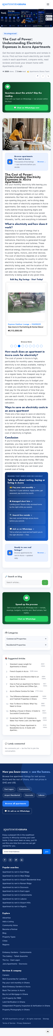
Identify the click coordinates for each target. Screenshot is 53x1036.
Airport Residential (12, 795)
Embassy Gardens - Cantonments (16, 952)
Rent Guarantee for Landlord (14, 979)
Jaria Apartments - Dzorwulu (14, 964)
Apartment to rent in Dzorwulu (15, 887)
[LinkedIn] (21, 860)
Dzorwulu (29, 795)
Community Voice (10, 925)
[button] (11, 346)
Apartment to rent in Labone (14, 899)
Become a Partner (10, 929)
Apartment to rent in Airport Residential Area (21, 880)
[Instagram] (10, 860)
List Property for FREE (11, 998)
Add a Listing (8, 921)
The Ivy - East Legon (11, 960)
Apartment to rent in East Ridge (15, 872)
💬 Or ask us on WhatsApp (17, 811)
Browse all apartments (15, 803)
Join (46, 851)
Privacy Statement (24, 1023)
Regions (5, 944)
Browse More (26, 342)
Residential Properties (26, 645)
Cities (4, 941)
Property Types (8, 937)
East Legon (9, 789)
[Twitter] (16, 860)
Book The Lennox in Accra (13, 990)
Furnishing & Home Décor (31, 327)
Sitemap (46, 1019)
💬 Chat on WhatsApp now (26, 107)
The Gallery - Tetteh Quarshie (15, 956)
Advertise (6, 918)
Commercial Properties (26, 639)
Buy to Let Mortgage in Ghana (15, 994)
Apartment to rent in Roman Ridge (16, 883)
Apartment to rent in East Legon (16, 891)
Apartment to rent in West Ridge (16, 876)
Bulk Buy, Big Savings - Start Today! (26, 279)
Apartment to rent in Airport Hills (16, 903)
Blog (4, 933)
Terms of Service (8, 1023)
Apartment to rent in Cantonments (17, 895)
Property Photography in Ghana (16, 1010)
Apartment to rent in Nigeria (14, 906)
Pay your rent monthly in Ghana (16, 983)
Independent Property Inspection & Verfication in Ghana (26, 1006)
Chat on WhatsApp (26, 618)
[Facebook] (4, 860)
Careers (5, 975)
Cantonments (24, 789)
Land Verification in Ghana (13, 1002)
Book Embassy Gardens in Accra (16, 987)
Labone (41, 795)
